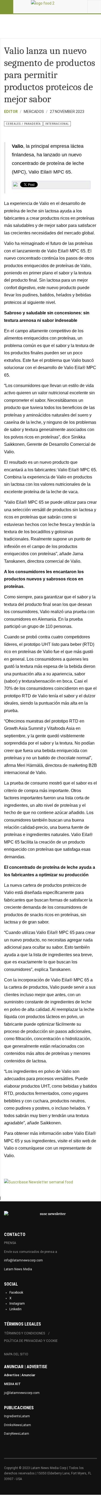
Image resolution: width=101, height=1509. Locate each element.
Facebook (16, 1292)
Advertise (11, 1375)
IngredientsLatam (17, 1416)
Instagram (17, 1303)
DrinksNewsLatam (17, 1425)
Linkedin (15, 1309)
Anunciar (28, 1375)
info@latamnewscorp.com (23, 1260)
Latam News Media (18, 1269)
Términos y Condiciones (24, 1333)
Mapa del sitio (16, 1354)
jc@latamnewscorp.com (22, 1393)
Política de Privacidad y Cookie (31, 1341)
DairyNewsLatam (16, 1434)
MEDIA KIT (12, 1384)
